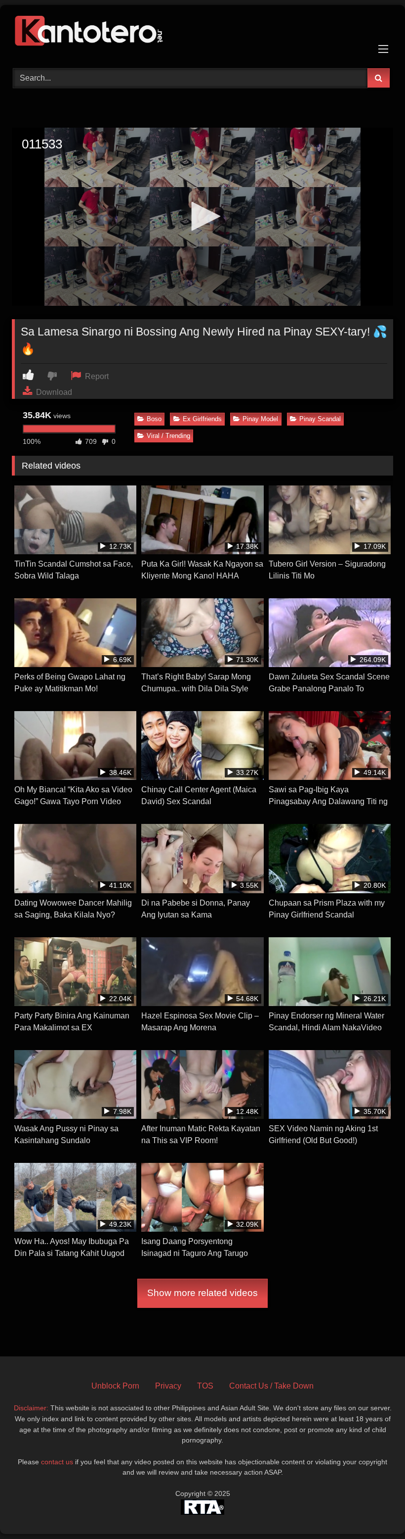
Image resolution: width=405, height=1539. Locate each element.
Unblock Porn (115, 1386)
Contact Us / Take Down (271, 1386)
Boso (154, 419)
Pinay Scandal (320, 419)
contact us (57, 1462)
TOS (205, 1386)
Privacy (168, 1386)
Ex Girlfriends (202, 419)
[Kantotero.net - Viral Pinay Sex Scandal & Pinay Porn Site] (202, 33)
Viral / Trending (168, 435)
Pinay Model (260, 419)
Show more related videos (202, 1293)
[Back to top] (374, 1509)
